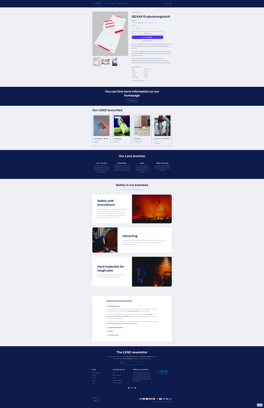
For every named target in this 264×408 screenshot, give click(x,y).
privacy (114, 377)
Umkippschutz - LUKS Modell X (162, 139)
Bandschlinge (117, 138)
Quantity (134, 25)
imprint (94, 380)
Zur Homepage (96, 372)
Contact (94, 377)
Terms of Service (117, 382)
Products (94, 375)
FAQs (114, 372)
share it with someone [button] (139, 80)
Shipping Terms (117, 375)
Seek (93, 382)
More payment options (147, 40)
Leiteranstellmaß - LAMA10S (101, 138)
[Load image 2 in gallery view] (106, 62)
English (95, 400)
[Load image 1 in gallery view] (97, 62)
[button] (164, 3)
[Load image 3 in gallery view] (114, 62)
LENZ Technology (159, 401)
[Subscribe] (143, 362)
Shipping (140, 22)
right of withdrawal (117, 380)
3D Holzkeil (137, 138)
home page (132, 100)
